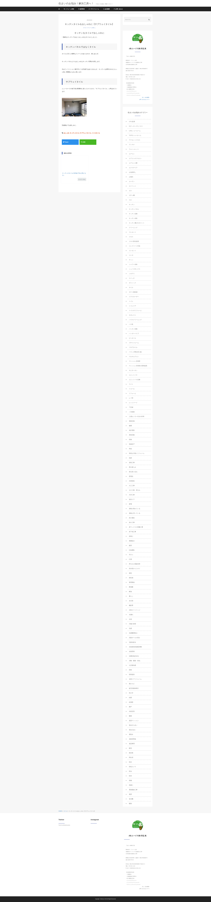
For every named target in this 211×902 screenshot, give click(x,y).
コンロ (131, 255)
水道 (130, 619)
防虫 (130, 771)
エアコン (132, 154)
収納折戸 (132, 444)
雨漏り (131, 785)
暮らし (94, 27)
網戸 (130, 707)
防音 (130, 776)
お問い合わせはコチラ (144, 99)
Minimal (102, 899)
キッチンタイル (75, 133)
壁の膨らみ (132, 467)
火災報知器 (132, 665)
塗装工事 (132, 462)
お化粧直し (132, 172)
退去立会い (132, 730)
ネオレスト (132, 315)
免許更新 (132, 430)
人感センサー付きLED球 (136, 416)
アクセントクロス (134, 140)
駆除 (130, 803)
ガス (130, 190)
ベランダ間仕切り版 (135, 352)
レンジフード (133, 402)
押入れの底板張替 (134, 564)
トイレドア (132, 306)
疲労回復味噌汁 (134, 688)
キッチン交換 (133, 214)
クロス (131, 237)
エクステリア (133, 167)
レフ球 (131, 398)
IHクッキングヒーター (136, 126)
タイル (84, 27)
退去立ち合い (133, 725)
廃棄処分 (132, 541)
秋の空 (131, 693)
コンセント (132, 250)
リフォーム (89, 27)
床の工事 (132, 522)
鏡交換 (131, 753)
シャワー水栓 (133, 264)
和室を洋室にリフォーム (136, 453)
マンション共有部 (134, 361)
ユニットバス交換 (134, 379)
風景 (130, 794)
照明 (130, 670)
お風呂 (131, 177)
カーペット (132, 186)
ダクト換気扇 (133, 292)
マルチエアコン (134, 356)
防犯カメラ (132, 766)
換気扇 (131, 578)
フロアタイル (133, 347)
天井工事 (132, 495)
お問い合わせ (119, 9)
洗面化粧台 (132, 642)
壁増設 (131, 476)
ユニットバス (133, 375)
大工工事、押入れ (134, 490)
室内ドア (132, 499)
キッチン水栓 (133, 218)
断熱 (130, 591)
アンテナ (132, 144)
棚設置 (131, 605)
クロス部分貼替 (134, 241)
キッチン (132, 204)
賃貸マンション (134, 720)
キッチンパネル (81, 179)
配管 (130, 748)
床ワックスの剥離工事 (136, 527)
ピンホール (132, 338)
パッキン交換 (133, 329)
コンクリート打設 (134, 246)
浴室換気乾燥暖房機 (135, 647)
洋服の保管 (132, 624)
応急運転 (132, 550)
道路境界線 (132, 739)
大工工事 (132, 485)
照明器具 (132, 674)
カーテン (132, 181)
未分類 (131, 601)
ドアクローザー (134, 296)
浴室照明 (132, 651)
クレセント (132, 232)
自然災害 (132, 711)
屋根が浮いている (134, 513)
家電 (130, 504)
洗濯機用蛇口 (133, 633)
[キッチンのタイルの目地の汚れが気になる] (74, 164)
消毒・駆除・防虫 (134, 660)
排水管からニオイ (134, 568)
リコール (132, 389)
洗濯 (130, 628)
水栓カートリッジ (134, 610)
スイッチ (132, 278)
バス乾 (131, 324)
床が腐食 (132, 518)
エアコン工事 (133, 163)
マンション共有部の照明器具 (138, 366)
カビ (130, 200)
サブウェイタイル (85, 133)
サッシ (131, 260)
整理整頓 (132, 582)
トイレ (131, 301)
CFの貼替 (132, 121)
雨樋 (130, 780)
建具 (130, 545)
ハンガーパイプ (134, 333)
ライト (131, 384)
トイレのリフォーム (135, 310)
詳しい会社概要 (145, 97)
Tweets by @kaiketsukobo (64, 825)
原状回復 (132, 435)
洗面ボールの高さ (134, 637)
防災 (130, 762)
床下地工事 (132, 531)
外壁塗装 (132, 481)
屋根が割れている (134, 508)
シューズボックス (134, 269)
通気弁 (131, 734)
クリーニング (133, 227)
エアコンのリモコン (135, 158)
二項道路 (132, 412)
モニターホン (133, 370)
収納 (130, 439)
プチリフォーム (94, 9)
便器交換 (132, 421)
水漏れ (131, 614)
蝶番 (130, 716)
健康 (130, 425)
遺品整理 (132, 743)
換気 (130, 573)
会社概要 (107, 9)
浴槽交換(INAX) (134, 656)
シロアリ (132, 273)
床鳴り (131, 536)
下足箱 (131, 407)
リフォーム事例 (69, 9)
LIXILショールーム (135, 131)
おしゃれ (66, 133)
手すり (131, 555)
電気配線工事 (133, 790)
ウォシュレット (134, 149)
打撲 (130, 559)
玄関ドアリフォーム (135, 679)
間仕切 (131, 757)
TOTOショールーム (135, 135)
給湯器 (131, 702)
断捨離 (131, 587)
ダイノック (132, 283)
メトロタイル (96, 133)
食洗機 (131, 799)
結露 (130, 697)
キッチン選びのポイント (136, 223)
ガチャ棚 (132, 195)
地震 (130, 458)
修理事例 (82, 9)
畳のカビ (132, 684)
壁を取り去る (133, 472)
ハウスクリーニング (135, 319)
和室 (130, 449)
